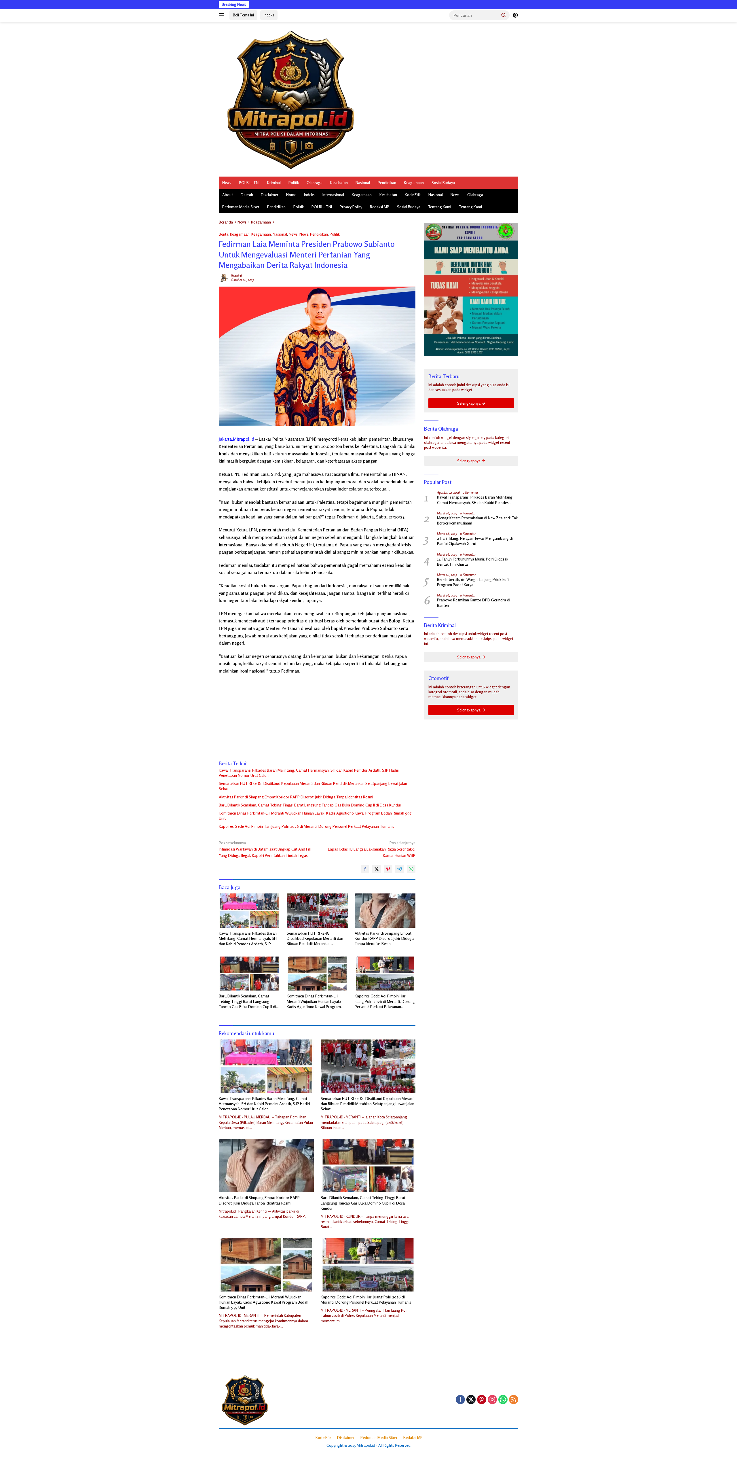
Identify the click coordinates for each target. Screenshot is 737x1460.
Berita (223, 234)
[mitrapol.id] (290, 98)
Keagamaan (414, 182)
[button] (504, 15)
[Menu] (223, 15)
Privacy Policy (351, 206)
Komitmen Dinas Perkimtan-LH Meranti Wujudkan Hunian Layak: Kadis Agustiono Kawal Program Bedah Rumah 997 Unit (315, 816)
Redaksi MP (379, 206)
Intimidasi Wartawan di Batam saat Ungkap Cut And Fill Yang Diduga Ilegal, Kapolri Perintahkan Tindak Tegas (265, 849)
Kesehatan (339, 182)
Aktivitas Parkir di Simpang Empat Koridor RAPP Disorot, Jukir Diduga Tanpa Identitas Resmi (296, 796)
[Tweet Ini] (376, 869)
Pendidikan (387, 182)
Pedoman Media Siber (240, 206)
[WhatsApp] (503, 1400)
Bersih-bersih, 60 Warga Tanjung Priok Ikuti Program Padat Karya (473, 582)
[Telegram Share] (399, 869)
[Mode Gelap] (515, 15)
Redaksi (236, 276)
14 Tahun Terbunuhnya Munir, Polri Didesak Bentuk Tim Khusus (472, 561)
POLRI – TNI (249, 182)
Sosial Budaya (443, 182)
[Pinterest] (481, 1400)
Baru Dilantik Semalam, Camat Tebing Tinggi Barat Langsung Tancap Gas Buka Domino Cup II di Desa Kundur (310, 804)
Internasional (333, 194)
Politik (293, 182)
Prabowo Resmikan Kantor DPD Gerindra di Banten (473, 602)
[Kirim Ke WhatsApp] (411, 869)
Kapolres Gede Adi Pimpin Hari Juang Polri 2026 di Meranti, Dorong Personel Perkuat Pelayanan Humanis (306, 826)
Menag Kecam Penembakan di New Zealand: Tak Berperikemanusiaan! (477, 520)
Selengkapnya (469, 403)
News (226, 182)
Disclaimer (269, 194)
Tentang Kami (439, 206)
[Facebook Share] (365, 869)
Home (291, 194)
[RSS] (513, 1400)
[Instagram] (492, 1400)
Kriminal (274, 182)
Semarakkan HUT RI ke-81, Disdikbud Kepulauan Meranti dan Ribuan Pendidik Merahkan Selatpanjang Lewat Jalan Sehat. (313, 786)
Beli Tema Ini (243, 15)
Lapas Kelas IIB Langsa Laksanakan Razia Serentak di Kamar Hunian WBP (371, 849)
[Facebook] (460, 1400)
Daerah (247, 194)
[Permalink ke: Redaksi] (223, 277)
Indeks (269, 15)
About (227, 194)
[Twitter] (471, 1400)
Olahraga (314, 182)
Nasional (363, 182)
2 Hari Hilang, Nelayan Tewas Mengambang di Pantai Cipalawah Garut (475, 541)
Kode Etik (413, 194)
